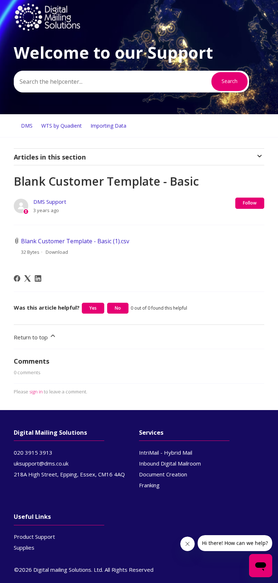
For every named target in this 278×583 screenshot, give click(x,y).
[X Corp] (27, 278)
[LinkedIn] (38, 278)
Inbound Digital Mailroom (170, 463)
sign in (36, 391)
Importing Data (108, 125)
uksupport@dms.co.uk (41, 463)
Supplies (24, 547)
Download (57, 252)
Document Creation (163, 474)
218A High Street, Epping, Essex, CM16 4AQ (69, 474)
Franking (149, 485)
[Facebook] (17, 278)
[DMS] (47, 29)
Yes (93, 308)
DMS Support (49, 201)
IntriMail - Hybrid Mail (165, 452)
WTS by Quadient (61, 125)
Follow (250, 203)
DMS (27, 125)
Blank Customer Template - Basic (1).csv (75, 241)
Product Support (34, 536)
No (118, 308)
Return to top (31, 337)
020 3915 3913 (33, 452)
